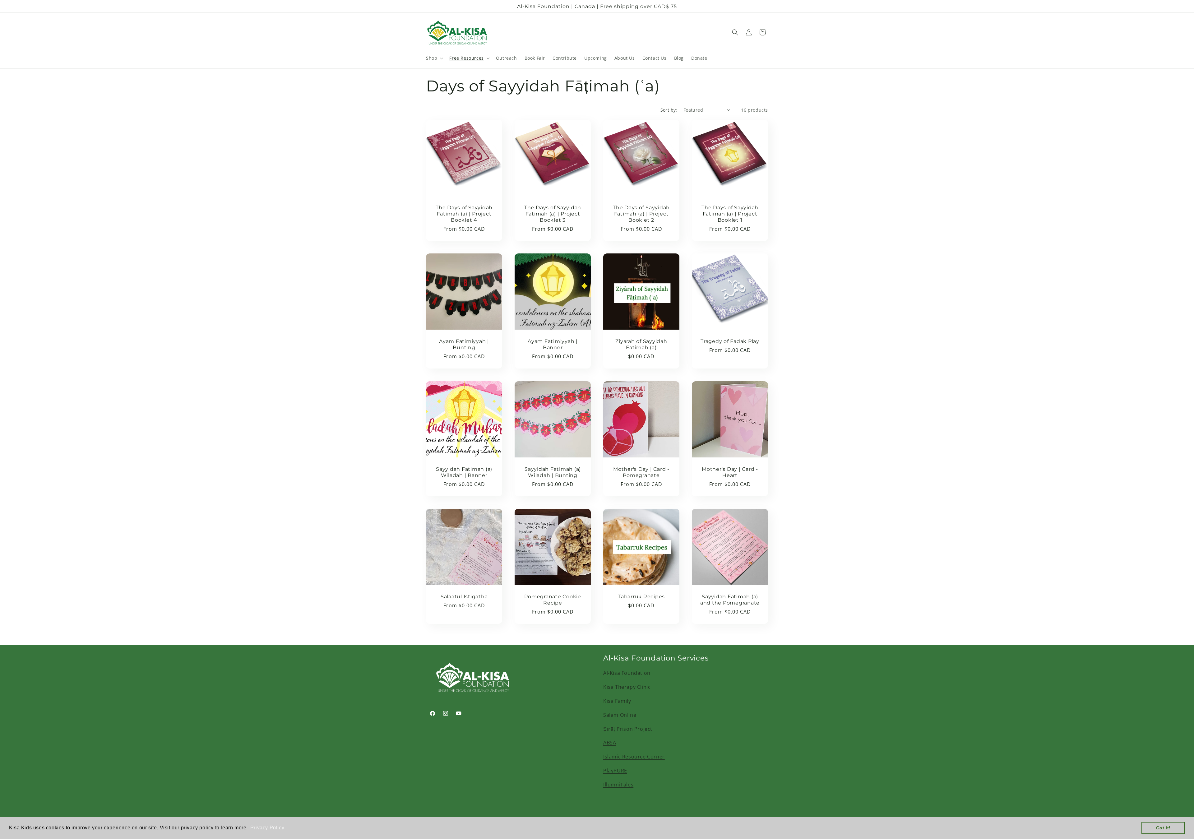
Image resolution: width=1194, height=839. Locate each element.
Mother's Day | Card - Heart (730, 472)
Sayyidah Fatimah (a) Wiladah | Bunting (553, 472)
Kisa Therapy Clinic (626, 687)
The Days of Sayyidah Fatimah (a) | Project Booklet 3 (552, 213)
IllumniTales (618, 784)
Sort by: (668, 110)
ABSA (609, 742)
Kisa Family (617, 701)
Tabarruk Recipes (641, 596)
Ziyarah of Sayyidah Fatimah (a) (641, 344)
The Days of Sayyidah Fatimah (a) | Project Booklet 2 (641, 213)
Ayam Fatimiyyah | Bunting (464, 344)
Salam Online (619, 715)
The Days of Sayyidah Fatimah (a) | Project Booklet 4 (464, 213)
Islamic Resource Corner (634, 756)
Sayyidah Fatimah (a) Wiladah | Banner (464, 472)
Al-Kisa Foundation (626, 673)
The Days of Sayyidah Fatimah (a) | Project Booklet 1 (729, 213)
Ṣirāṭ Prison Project (627, 728)
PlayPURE (615, 770)
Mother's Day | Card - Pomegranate (641, 472)
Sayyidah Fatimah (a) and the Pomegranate (730, 599)
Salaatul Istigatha (464, 596)
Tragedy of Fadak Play (730, 341)
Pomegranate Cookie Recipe (552, 599)
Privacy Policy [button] (267, 827)
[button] (434, 58)
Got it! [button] (1163, 827)
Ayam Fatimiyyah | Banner (553, 344)
